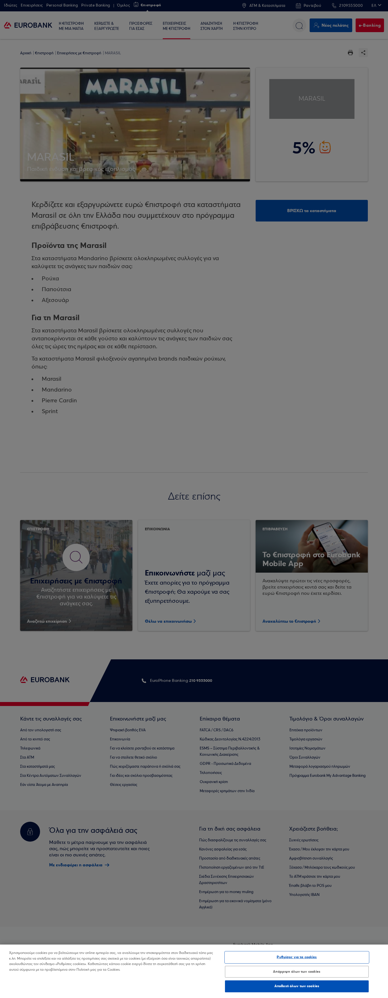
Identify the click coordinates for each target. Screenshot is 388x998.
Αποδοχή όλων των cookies (296, 986)
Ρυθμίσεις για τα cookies (297, 957)
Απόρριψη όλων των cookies (296, 971)
